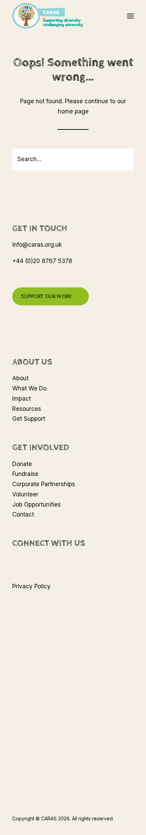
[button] (130, 16)
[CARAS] (47, 16)
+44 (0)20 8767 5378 (42, 261)
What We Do (29, 388)
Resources (26, 408)
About (20, 378)
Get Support (28, 418)
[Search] (73, 159)
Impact (21, 398)
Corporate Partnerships (43, 484)
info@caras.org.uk (37, 244)
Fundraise (25, 473)
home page (73, 111)
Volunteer (25, 494)
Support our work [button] (46, 296)
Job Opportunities (36, 504)
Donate (22, 464)
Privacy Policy (31, 586)
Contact (23, 514)
